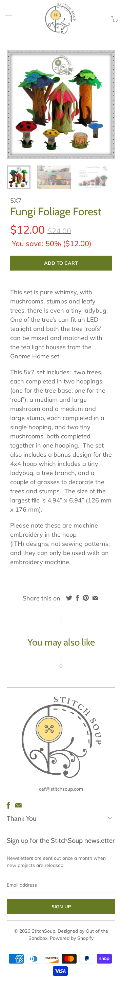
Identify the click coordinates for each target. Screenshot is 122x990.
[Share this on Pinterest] (86, 598)
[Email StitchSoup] (18, 805)
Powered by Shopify (72, 938)
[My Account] (6, 18)
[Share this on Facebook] (77, 598)
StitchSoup (43, 931)
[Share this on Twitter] (69, 598)
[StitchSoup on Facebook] (8, 805)
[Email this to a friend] (95, 598)
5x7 (16, 200)
